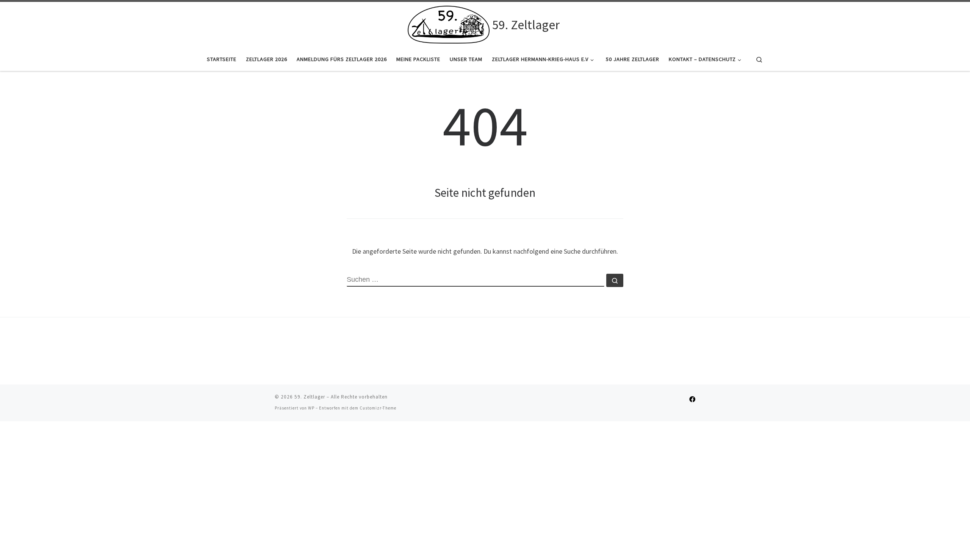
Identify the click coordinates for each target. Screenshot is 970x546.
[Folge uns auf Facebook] (692, 399)
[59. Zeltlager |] (449, 23)
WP (311, 408)
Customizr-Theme (378, 408)
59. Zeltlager (309, 397)
